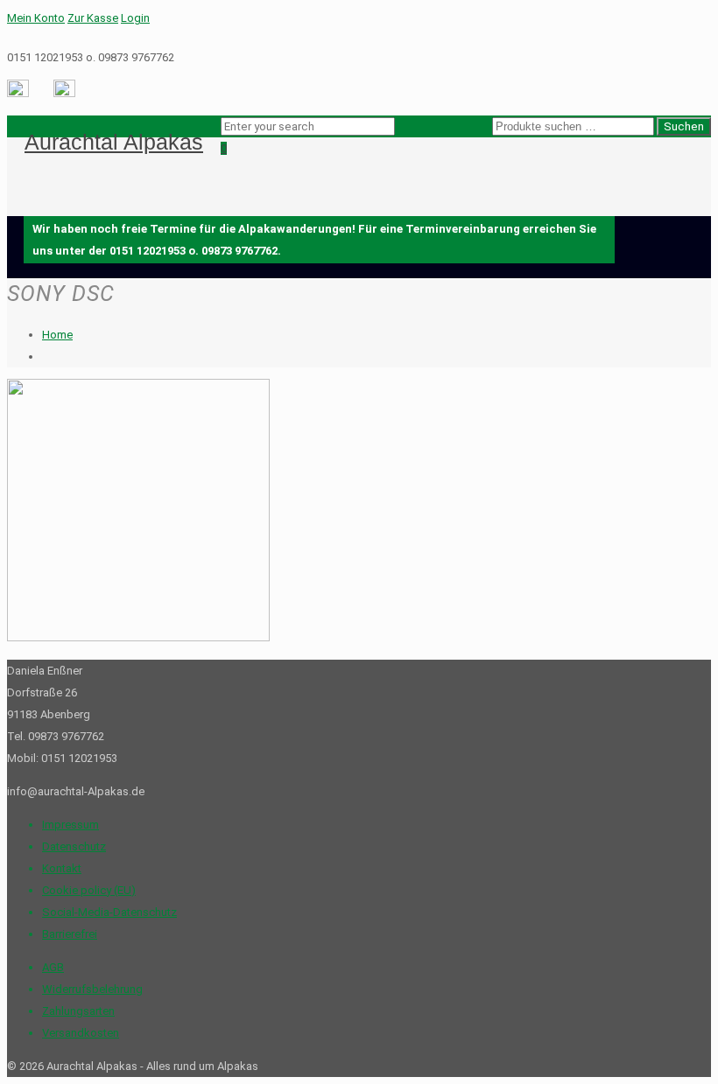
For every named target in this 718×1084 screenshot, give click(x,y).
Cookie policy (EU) (89, 890)
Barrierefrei (69, 934)
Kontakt (61, 868)
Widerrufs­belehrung (92, 989)
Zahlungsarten (78, 1011)
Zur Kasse (92, 17)
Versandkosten (80, 1032)
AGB (53, 967)
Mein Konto (36, 17)
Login (135, 17)
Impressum (70, 824)
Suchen (684, 126)
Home (57, 334)
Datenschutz (74, 846)
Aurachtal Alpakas (114, 141)
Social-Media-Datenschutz (109, 912)
